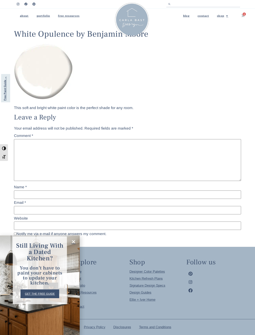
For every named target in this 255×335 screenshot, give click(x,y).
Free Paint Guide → (5, 88)
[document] (127, 167)
